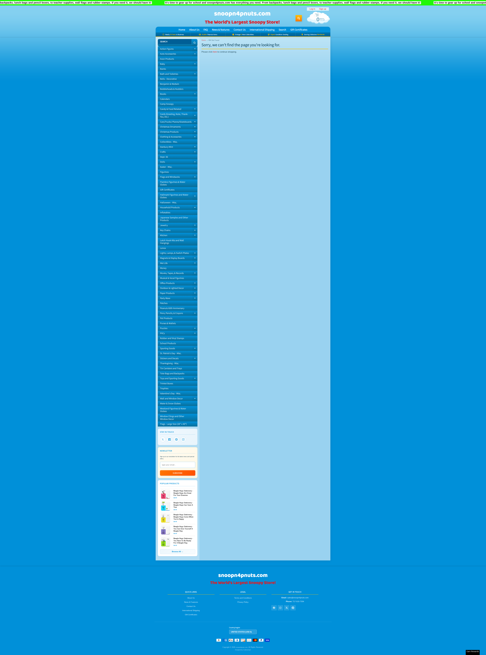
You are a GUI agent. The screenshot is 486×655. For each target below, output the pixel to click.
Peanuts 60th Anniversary (172, 308)
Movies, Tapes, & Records (178, 274)
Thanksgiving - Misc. (169, 363)
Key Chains (178, 231)
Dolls (178, 162)
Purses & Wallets (168, 323)
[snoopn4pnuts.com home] (243, 584)
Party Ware (178, 299)
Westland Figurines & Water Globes (173, 410)
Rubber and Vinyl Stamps (172, 338)
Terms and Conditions (243, 598)
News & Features (191, 602)
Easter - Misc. (166, 166)
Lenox (163, 248)
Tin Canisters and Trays (171, 368)
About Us (194, 29)
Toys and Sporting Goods (178, 379)
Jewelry (178, 226)
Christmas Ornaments (178, 127)
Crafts (178, 152)
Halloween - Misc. (168, 202)
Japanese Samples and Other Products (174, 219)
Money (163, 268)
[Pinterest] (176, 439)
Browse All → (177, 552)
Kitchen (178, 236)
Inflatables (165, 212)
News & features (221, 29)
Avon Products (167, 58)
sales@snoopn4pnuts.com (298, 598)
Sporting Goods (178, 349)
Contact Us (240, 29)
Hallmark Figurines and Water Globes (178, 196)
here (215, 52)
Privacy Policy (242, 602)
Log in (312, 9)
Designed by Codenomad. (243, 650)
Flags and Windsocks (178, 177)
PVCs (178, 334)
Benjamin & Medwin (169, 83)
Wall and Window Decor (178, 399)
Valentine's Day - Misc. (170, 393)
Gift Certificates (298, 29)
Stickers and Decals (178, 359)
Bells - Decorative (168, 78)
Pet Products (166, 318)
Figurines (164, 171)
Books (178, 94)
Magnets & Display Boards (178, 259)
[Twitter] (163, 439)
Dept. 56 (164, 156)
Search (282, 29)
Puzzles (178, 329)
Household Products (178, 208)
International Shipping (262, 29)
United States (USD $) (241, 632)
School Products (168, 343)
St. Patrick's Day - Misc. (170, 353)
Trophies (164, 388)
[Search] (194, 42)
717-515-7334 (298, 601)
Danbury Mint (178, 147)
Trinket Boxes (166, 383)
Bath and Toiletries (178, 74)
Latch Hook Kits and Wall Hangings (172, 242)
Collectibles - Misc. (169, 141)
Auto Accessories (178, 54)
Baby (178, 64)
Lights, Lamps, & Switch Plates (178, 254)
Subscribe (177, 473)
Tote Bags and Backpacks (172, 373)
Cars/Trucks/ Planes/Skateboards (178, 122)
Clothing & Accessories (178, 137)
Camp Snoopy (167, 103)
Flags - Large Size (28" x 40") (173, 423)
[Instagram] (183, 439)
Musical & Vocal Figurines (172, 278)
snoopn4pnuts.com (242, 647)
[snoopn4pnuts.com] (242, 18)
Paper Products (178, 294)
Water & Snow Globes (170, 403)
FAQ (206, 29)
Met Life (178, 264)
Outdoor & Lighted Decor (178, 289)
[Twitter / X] (286, 607)
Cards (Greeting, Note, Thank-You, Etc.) (178, 116)
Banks (163, 68)
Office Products (178, 284)
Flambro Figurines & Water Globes (172, 183)
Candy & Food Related (178, 110)
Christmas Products (178, 132)
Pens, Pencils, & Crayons (178, 314)
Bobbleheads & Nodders (171, 89)
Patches (163, 303)
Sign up (322, 9)
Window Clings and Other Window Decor (172, 417)
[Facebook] (169, 439)
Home (182, 29)
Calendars (165, 99)
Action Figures (178, 49)
